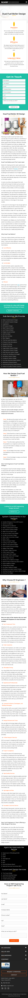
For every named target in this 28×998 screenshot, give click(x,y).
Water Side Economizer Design (11, 537)
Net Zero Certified (7, 336)
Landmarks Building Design (10, 875)
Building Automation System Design (12, 569)
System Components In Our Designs (14, 517)
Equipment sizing (7, 344)
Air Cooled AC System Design (10, 322)
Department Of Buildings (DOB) (11, 852)
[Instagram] (8, 988)
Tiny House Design (7, 873)
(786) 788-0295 (6, 982)
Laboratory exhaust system (10, 362)
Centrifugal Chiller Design (9, 554)
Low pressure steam (8, 330)
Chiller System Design (8, 552)
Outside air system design (9, 358)
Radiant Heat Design (8, 548)
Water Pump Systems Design (10, 544)
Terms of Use (17, 995)
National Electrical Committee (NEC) (12, 866)
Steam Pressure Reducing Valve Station (13, 561)
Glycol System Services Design (10, 546)
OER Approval (6, 858)
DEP (4, 862)
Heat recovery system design (10, 352)
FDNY (4, 856)
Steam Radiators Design (9, 563)
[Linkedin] (2, 988)
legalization (6, 324)
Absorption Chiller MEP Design (11, 555)
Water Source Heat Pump (9, 531)
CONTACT (14, 974)
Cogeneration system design (10, 348)
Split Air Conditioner (8, 523)
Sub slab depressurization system (12, 360)
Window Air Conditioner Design (11, 559)
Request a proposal (14, 310)
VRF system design (8, 326)
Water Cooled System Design (10, 320)
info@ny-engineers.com (8, 985)
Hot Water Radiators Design (10, 567)
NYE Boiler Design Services (10, 550)
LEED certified (6, 334)
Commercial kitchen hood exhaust (12, 364)
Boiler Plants (6, 538)
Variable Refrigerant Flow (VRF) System (13, 521)
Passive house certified (9, 332)
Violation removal (7, 346)
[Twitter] (5, 988)
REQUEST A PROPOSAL (14, 971)
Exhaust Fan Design (8, 572)
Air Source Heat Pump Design (10, 533)
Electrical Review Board (9, 864)
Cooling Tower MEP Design (10, 542)
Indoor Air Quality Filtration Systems (12, 366)
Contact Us (14, 511)
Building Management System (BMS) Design (14, 571)
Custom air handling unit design (11, 354)
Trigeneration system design (10, 350)
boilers (16, 168)
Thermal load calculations (10, 340)
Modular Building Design (9, 876)
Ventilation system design (9, 356)
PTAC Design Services (8, 557)
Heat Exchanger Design (9, 540)
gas (18, 284)
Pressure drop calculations (10, 342)
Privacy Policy (11, 995)
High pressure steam (8, 328)
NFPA (4, 854)
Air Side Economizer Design (10, 535)
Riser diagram (6, 338)
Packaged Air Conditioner (9, 525)
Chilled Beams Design (8, 565)
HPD (4, 860)
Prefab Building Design (9, 878)
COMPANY (5, 959)
